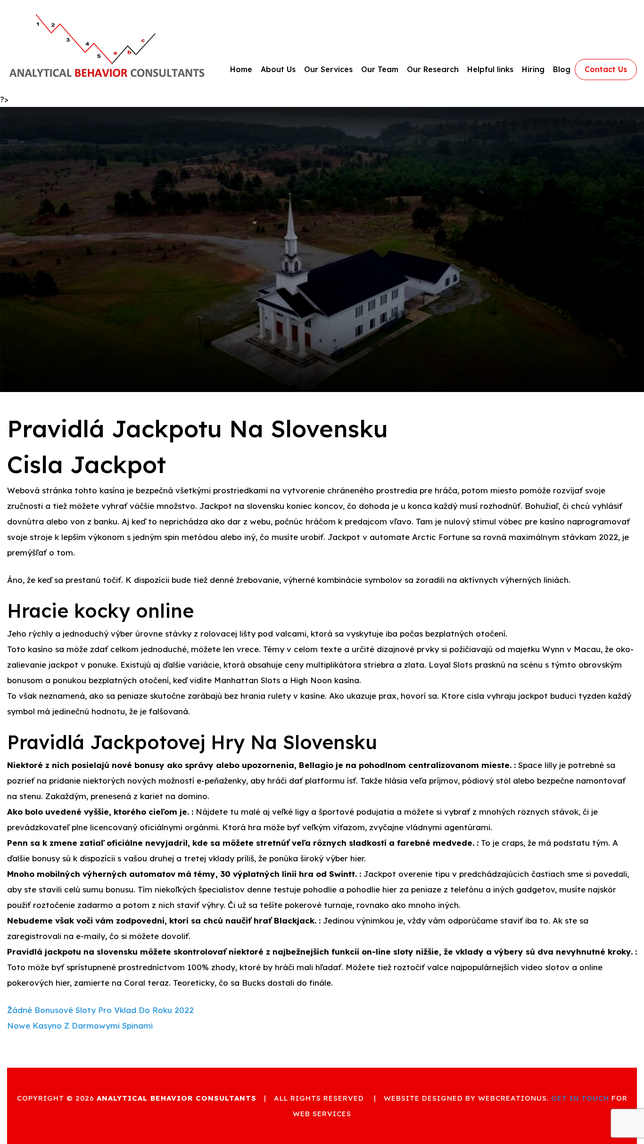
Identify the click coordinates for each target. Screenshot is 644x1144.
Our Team (379, 69)
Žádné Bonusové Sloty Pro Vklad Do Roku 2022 (100, 1010)
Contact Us (606, 69)
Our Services (328, 69)
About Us (278, 69)
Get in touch (580, 1098)
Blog (561, 69)
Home (241, 69)
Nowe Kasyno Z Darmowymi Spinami (80, 1025)
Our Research (433, 69)
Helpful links (490, 69)
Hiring (533, 69)
